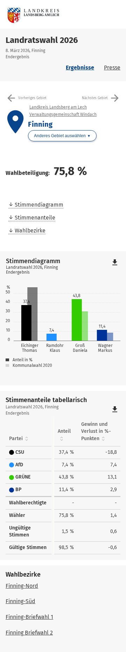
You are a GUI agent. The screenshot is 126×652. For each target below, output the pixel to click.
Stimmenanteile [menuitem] (35, 217)
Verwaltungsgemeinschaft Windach (63, 114)
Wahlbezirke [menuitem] (30, 230)
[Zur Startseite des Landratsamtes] (66, 14)
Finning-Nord (22, 586)
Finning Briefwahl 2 (29, 632)
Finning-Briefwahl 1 (29, 617)
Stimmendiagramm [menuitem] (39, 204)
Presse (112, 67)
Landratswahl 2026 (42, 40)
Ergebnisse (80, 67)
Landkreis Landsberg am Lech (58, 107)
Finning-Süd (20, 601)
